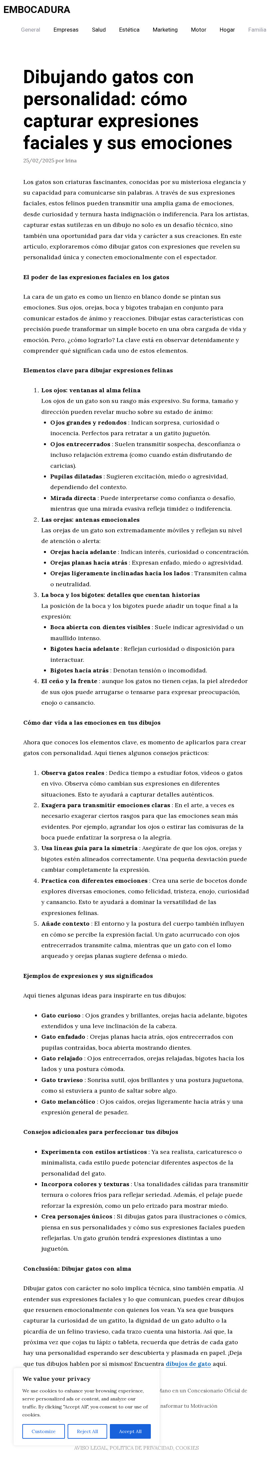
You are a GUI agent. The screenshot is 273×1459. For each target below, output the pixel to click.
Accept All (130, 1431)
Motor (198, 30)
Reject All (87, 1431)
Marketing (165, 30)
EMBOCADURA (36, 10)
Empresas (66, 30)
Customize (44, 1431)
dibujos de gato (188, 1364)
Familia (257, 30)
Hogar (227, 30)
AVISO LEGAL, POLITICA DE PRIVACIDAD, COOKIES (136, 1448)
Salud (99, 30)
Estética (129, 30)
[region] (86, 1407)
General (30, 30)
